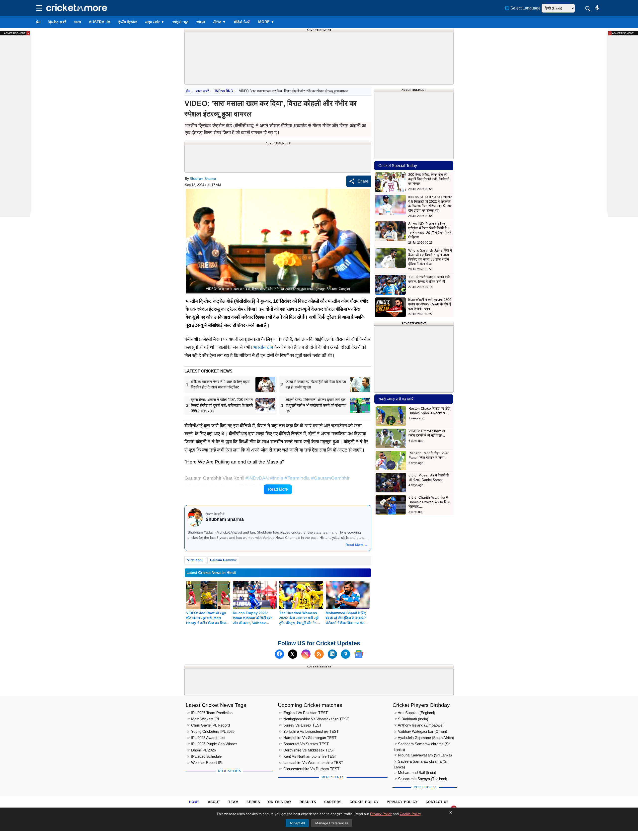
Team (233, 802)
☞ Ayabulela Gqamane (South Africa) (424, 738)
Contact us (437, 802)
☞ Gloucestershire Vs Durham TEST (309, 769)
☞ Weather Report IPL (205, 762)
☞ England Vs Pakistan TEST (303, 713)
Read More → (356, 545)
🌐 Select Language (522, 8)
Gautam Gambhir (223, 560)
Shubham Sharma (203, 179)
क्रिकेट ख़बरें (57, 22)
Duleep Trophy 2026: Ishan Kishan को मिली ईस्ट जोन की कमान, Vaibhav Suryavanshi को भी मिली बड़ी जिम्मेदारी (253, 623)
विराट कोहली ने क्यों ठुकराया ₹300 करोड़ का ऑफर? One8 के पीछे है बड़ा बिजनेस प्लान (429, 304)
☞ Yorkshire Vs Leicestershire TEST (309, 731)
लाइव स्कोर (154, 22)
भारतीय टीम (263, 347)
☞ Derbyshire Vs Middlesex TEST (307, 750)
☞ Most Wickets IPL (203, 719)
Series (253, 802)
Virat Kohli (195, 560)
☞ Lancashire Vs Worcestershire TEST (311, 762)
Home (194, 802)
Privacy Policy (402, 802)
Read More (278, 489)
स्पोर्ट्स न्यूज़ (180, 22)
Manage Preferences (331, 823)
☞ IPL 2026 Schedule (204, 756)
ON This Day (280, 802)
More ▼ (266, 22)
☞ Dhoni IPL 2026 (201, 750)
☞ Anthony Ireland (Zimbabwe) (419, 725)
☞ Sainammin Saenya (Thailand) (420, 779)
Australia (99, 22)
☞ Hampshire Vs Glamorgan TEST (307, 738)
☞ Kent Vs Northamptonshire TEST (308, 756)
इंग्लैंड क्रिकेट (127, 22)
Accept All (297, 823)
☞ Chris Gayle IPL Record (208, 725)
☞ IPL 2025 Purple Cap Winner (212, 744)
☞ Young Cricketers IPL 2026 (211, 731)
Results (308, 802)
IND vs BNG (224, 91)
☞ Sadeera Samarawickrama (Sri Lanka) (421, 762)
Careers (333, 802)
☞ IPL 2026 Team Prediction (210, 713)
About (214, 802)
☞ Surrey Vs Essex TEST (300, 725)
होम (38, 22)
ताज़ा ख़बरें (202, 91)
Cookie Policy (364, 802)
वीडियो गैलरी (242, 22)
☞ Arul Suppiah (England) (414, 713)
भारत (77, 22)
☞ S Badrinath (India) (411, 719)
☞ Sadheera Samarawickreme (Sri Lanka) (422, 744)
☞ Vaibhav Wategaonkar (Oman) (420, 731)
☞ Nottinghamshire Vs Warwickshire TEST (314, 719)
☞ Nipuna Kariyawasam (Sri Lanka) (423, 755)
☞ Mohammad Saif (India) (415, 772)
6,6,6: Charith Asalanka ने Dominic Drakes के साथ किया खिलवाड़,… (429, 501)
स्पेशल (200, 22)
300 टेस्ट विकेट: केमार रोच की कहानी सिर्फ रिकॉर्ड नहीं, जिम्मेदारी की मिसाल (428, 179)
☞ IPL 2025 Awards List (206, 738)
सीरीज (219, 22)
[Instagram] (306, 654)
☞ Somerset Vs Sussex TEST (304, 744)
